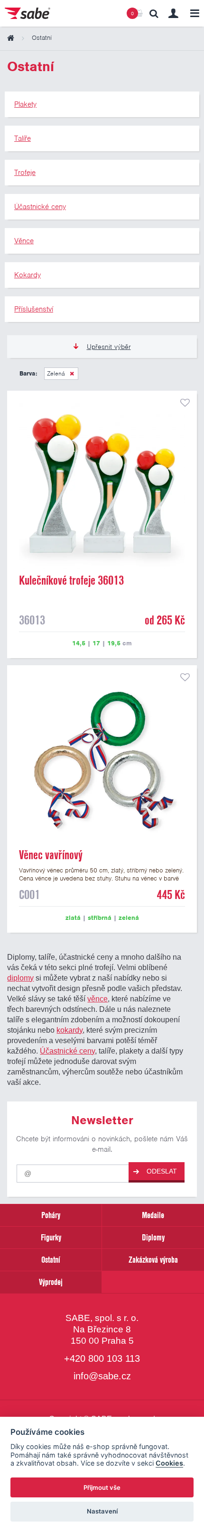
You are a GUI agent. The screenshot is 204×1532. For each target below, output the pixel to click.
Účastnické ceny (67, 1050)
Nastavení (102, 1511)
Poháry (50, 1215)
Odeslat (162, 1171)
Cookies (169, 1463)
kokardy (69, 1030)
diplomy (20, 977)
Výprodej (51, 1282)
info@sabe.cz (102, 1376)
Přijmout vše (102, 1487)
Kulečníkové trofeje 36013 (71, 580)
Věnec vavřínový (51, 855)
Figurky (51, 1237)
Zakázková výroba (153, 1260)
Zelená (56, 373)
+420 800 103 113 (102, 1358)
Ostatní (50, 1260)
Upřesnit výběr (109, 346)
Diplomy (153, 1237)
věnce (97, 998)
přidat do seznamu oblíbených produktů (185, 402)
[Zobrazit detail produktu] (102, 486)
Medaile (153, 1215)
